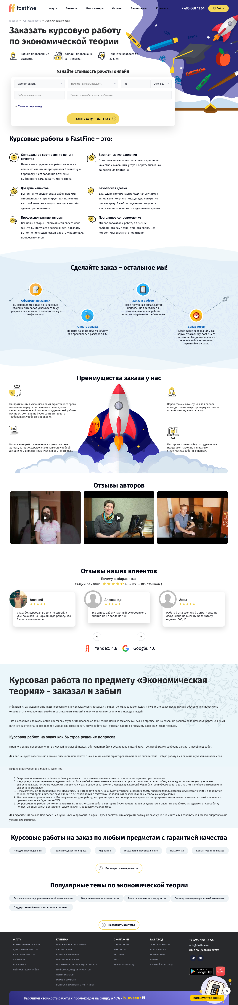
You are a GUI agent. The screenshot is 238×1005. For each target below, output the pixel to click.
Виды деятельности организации (100, 898)
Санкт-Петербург (160, 944)
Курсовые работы (24, 954)
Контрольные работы (26, 944)
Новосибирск (158, 949)
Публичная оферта (67, 959)
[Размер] (136, 85)
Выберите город (124, 964)
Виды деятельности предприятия (147, 898)
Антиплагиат (139, 8)
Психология (177, 850)
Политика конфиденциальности (76, 964)
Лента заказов (65, 974)
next (141, 637)
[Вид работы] (40, 85)
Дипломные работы (25, 949)
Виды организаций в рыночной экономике (199, 898)
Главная (13, 21)
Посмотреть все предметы (121, 868)
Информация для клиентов (73, 969)
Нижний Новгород (161, 964)
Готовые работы (66, 979)
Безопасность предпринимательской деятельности (43, 898)
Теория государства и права (70, 850)
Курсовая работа (32, 21)
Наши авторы (95, 8)
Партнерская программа (71, 944)
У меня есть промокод (30, 106)
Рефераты (19, 959)
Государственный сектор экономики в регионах (41, 907)
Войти (220, 8)
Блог (117, 959)
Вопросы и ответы (67, 954)
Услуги (53, 8)
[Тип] (161, 85)
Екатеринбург (158, 954)
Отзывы (117, 8)
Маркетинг (105, 850)
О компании (121, 944)
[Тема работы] (119, 96)
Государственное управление (141, 850)
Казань (154, 959)
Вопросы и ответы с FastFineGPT (76, 984)
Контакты (162, 8)
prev (97, 637)
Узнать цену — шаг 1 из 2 (93, 118)
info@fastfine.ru (199, 945)
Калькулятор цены (207, 997)
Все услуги (19, 964)
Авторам (119, 954)
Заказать (71, 8)
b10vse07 (132, 998)
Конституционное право (210, 850)
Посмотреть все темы (121, 925)
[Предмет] (93, 85)
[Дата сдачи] (40, 96)
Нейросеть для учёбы (26, 969)
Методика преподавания (28, 850)
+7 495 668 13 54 (192, 8)
